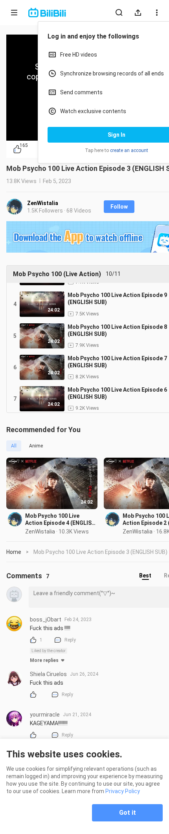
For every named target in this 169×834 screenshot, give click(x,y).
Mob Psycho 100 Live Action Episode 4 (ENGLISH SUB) (60, 519)
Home (13, 552)
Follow (119, 206)
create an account (129, 150)
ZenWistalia (42, 203)
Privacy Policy (122, 791)
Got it (127, 812)
